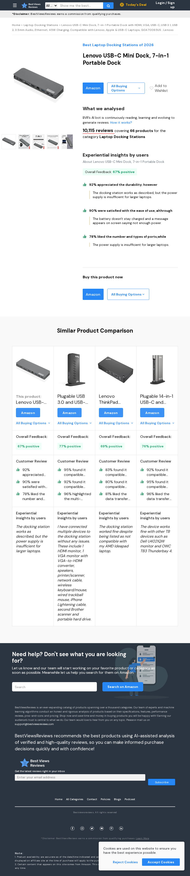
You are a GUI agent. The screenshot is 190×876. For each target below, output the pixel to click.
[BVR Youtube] (102, 822)
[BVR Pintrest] (111, 822)
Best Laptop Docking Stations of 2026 (118, 44)
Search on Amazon (123, 687)
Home (16, 25)
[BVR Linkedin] (121, 822)
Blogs (117, 799)
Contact (92, 799)
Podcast (130, 799)
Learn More (142, 838)
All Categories (74, 799)
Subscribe (161, 782)
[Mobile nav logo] (31, 5)
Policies (105, 799)
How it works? (121, 122)
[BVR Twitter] (92, 822)
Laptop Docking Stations (41, 25)
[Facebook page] (72, 822)
